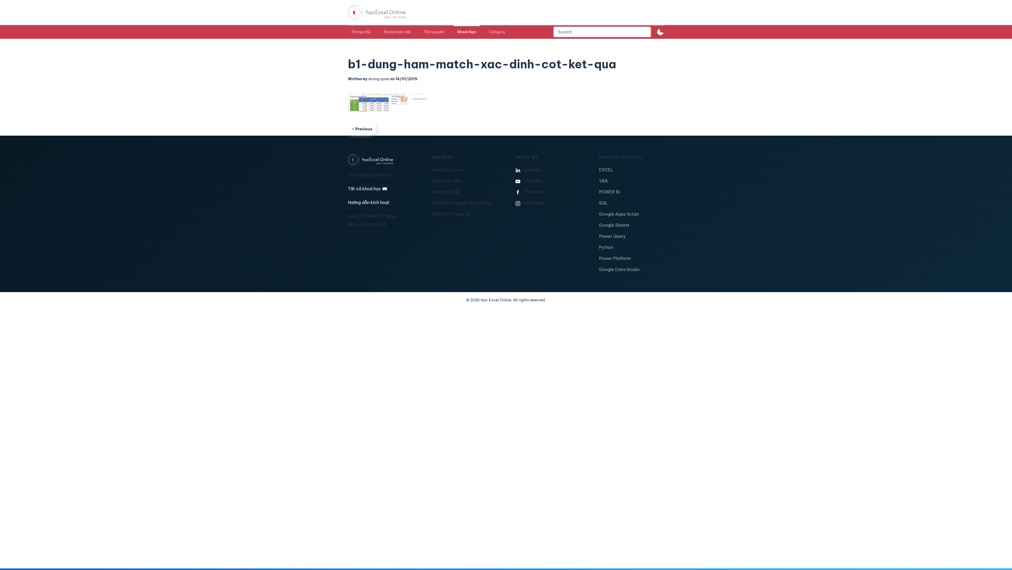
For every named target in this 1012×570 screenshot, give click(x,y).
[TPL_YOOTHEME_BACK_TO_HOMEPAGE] (381, 12)
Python (606, 247)
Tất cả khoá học (367, 188)
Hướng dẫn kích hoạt (369, 202)
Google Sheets (614, 225)
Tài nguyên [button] (434, 31)
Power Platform (615, 258)
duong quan (378, 79)
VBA (603, 180)
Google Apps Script (619, 214)
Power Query (612, 236)
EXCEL (606, 169)
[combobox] (602, 32)
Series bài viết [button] (397, 31)
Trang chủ (361, 31)
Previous (363, 128)
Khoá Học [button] (466, 31)
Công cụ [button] (497, 31)
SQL (603, 203)
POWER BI (609, 191)
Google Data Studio (619, 269)
